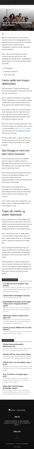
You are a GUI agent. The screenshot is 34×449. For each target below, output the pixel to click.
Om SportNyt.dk (10, 443)
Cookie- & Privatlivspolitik (22, 443)
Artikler (8, 6)
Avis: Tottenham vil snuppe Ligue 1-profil (16, 375)
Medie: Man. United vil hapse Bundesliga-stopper (13, 387)
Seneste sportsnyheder (10, 279)
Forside (3, 6)
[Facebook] (17, 437)
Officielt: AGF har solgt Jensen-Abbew (17, 354)
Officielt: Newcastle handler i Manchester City (13, 345)
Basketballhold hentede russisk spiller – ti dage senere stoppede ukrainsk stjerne (17, 304)
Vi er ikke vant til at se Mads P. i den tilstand (16, 285)
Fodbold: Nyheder (8, 340)
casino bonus (22, 128)
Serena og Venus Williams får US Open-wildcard (17, 328)
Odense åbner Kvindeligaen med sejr (16, 296)
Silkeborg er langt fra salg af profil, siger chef (15, 317)
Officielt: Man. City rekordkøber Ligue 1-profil (17, 363)
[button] (3, 2)
